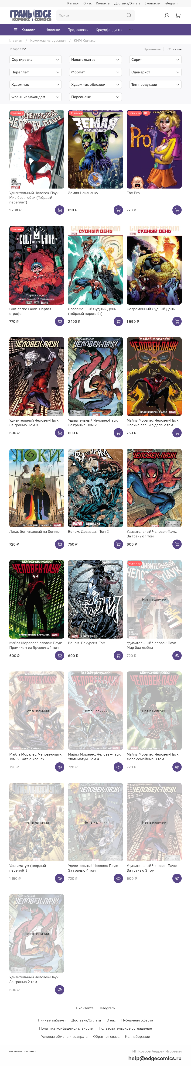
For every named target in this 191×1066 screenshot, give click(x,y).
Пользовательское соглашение (125, 1028)
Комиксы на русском (48, 40)
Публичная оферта (137, 1020)
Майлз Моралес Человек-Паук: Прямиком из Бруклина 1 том (35, 645)
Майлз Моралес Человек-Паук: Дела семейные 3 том (153, 756)
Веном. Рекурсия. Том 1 (88, 642)
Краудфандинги (109, 29)
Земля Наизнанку (83, 192)
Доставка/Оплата (127, 3)
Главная (15, 40)
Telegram (170, 3)
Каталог (73, 3)
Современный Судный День (151, 308)
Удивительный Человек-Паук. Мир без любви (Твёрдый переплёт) (34, 197)
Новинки (52, 29)
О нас (87, 3)
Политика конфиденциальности (66, 1028)
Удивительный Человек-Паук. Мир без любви (152, 645)
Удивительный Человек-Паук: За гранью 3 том (152, 868)
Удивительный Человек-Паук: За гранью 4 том (93, 868)
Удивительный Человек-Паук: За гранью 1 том (152, 533)
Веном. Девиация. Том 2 (88, 531)
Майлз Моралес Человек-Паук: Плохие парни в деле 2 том (153, 422)
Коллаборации (137, 1036)
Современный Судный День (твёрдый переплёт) (92, 311)
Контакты (103, 3)
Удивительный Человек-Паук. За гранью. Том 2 (93, 422)
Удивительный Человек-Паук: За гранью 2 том (34, 979)
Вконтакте (152, 3)
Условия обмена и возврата (64, 1036)
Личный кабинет (52, 1020)
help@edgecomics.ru (155, 1058)
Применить (152, 49)
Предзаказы (78, 29)
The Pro (133, 192)
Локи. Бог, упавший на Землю (34, 531)
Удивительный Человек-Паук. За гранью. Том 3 (34, 422)
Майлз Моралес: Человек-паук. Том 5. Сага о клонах (35, 756)
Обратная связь (106, 1036)
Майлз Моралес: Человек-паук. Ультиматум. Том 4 (94, 756)
